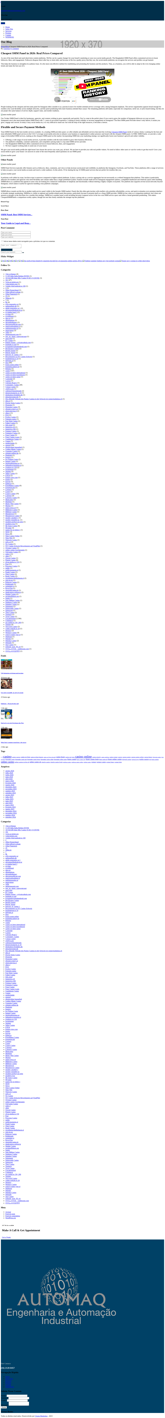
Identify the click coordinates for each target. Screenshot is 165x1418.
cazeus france (148, 757)
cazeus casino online (137, 757)
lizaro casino (71, 759)
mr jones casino (154, 759)
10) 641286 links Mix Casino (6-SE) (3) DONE (22, 278)
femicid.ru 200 (10, 429)
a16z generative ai (11, 304)
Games (7, 441)
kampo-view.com (11, 477)
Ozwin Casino (10, 558)
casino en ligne (25, 757)
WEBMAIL (9, 37)
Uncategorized (10, 618)
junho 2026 (9, 775)
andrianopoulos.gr (11, 328)
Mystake (8, 528)
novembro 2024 (11, 813)
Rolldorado (9, 584)
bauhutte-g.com (10, 344)
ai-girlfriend (9, 316)
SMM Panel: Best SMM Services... (16, 214)
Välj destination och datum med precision (12, 673)
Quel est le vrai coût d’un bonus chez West (12, 723)
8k (6, 302)
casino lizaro (60, 757)
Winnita (8, 639)
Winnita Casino (10, 641)
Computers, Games (12, 385)
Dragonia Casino (11, 407)
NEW (7, 532)
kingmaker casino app (21, 759)
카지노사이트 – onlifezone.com (17, 649)
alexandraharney (11, 322)
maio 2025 (9, 801)
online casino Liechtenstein (15, 550)
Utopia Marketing (41, 1416)
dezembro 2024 (10, 811)
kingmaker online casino (60, 759)
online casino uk (35, 762)
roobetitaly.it (9, 586)
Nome (4, 1396)
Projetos (8, 33)
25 (6, 296)
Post (6, 564)
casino (7, 371)
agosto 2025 (9, 795)
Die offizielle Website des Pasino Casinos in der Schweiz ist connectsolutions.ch (33, 399)
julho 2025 (9, 797)
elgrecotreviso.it (11, 411)
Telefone (4, 1398)
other (7, 556)
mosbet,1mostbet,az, (12, 520)
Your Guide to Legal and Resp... (16, 223)
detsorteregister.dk (11, 397)
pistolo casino (46, 762)
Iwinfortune (9, 469)
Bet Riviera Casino (12, 349)
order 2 (7, 554)
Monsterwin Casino (12, 516)
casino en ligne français (37, 757)
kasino (7, 479)
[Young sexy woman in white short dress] (135, 261)
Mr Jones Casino (11, 526)
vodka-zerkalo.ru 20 (12, 629)
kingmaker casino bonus (33, 759)
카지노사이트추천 (12, 651)
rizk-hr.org (9, 580)
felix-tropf (8, 425)
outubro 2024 (10, 815)
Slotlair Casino (10, 594)
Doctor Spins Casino (12, 403)
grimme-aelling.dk (11, 453)
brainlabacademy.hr (12, 367)
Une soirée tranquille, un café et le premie (12, 692)
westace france (110, 762)
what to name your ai (12, 635)
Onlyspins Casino (11, 552)
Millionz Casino (11, 512)
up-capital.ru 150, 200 (13, 622)
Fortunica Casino (11, 433)
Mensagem (5, 1405)
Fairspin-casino (10, 419)
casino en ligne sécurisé (49, 757)
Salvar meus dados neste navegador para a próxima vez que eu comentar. (29, 241)
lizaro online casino (115, 759)
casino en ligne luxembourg (15, 375)
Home (7, 27)
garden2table (9, 443)
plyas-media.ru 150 (12, 562)
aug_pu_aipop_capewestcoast (15, 336)
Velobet (8, 625)
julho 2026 (9, 773)
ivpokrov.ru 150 (11, 467)
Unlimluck (9, 620)
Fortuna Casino (10, 431)
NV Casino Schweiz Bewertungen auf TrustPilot (22, 546)
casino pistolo (96, 757)
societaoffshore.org (12, 596)
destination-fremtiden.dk (14, 395)
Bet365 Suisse (10, 351)
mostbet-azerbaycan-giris (14, 522)
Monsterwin (9, 514)
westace (93, 762)
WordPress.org (10, 1218)
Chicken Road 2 (11, 383)
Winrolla (8, 643)
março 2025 (9, 805)
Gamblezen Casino (12, 439)
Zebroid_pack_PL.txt (13, 647)
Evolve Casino (10, 417)
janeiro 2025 (9, 809)
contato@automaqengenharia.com (13, 11)
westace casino (101, 762)
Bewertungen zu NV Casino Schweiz (18, 357)
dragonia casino (157, 757)
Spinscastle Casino (12, 608)
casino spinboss (105, 757)
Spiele (7, 598)
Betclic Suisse (10, 353)
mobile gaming (144, 759)
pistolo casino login (57, 762)
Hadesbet (8, 455)
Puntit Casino (10, 572)
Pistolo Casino (10, 560)
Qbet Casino (9, 574)
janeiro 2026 (9, 785)
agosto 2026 (9, 771)
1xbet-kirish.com (11, 284)
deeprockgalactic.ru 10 (13, 393)
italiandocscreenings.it (13, 465)
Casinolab (8, 379)
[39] (10, 261)
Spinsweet (9, 610)
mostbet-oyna (10, 524)
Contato (8, 35)
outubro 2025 (10, 791)
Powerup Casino (11, 566)
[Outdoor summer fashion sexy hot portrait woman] (101, 261)
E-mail (4, 1400)
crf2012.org (9, 389)
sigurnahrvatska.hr (11, 590)
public (7, 568)
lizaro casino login (92, 759)
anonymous (9, 330)
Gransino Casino (11, 451)
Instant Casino (10, 461)
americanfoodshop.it (12, 326)
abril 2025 (9, 803)
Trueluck (8, 614)
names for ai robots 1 (12, 530)
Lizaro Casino (10, 494)
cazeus (120, 757)
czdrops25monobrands (13, 391)
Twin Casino (9, 616)
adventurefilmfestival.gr (13, 310)
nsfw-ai (8, 542)
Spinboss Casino (11, 602)
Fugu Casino (9, 435)
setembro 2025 (10, 793)
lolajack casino (126, 759)
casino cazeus (16, 757)
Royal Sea (9, 588)
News (7, 534)
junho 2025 (9, 799)
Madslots (8, 502)
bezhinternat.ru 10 (11, 359)
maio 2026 (9, 777)
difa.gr (7, 401)
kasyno (7, 481)
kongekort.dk (10, 488)
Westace (8, 631)
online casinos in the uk (22, 762)
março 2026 (9, 781)
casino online (83, 756)
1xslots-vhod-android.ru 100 (15, 286)
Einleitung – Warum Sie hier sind (10, 703)
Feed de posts (10, 1214)
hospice (8, 457)
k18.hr (7, 475)
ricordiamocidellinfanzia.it (14, 578)
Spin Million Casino (12, 600)
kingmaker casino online (47, 759)
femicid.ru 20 (10, 427)
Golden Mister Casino (13, 449)
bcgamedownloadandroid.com (16, 347)
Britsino (8, 369)
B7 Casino (9, 340)
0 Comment (14, 49)
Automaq (6, 49)
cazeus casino (126, 757)
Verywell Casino (11, 627)
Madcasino (9, 500)
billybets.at (9, 361)
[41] (2, 261)
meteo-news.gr (10, 508)
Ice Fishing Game (11, 459)
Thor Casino (9, 612)
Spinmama (9, 606)
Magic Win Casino (12, 504)
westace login (118, 762)
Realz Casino (10, 576)
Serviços (8, 31)
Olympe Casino (10, 548)
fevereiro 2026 (10, 783)
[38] (6, 261)
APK (7, 332)
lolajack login (135, 759)
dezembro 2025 (10, 787)
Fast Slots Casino (11, 421)
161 (6, 280)
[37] (17, 261)
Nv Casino (9, 544)
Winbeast (8, 637)
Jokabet (8, 471)
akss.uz (8, 318)
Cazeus (8, 381)
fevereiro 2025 (10, 807)
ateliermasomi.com (12, 334)
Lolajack (8, 496)
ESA (7, 415)
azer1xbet (8, 338)
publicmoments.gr (11, 570)
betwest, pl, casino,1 (12, 355)
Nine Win (8, 538)
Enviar (4, 1407)
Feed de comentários (12, 1216)
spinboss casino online (77, 762)
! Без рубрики (10, 274)
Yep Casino (9, 645)
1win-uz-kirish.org (12, 282)
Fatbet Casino (10, 423)
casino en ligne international (15, 373)
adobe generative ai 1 (12, 308)
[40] (13, 261)
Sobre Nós (9, 29)
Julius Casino (10, 473)
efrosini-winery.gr (11, 409)
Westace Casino (11, 633)
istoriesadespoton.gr (12, 463)
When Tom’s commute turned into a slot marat (13, 742)
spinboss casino (67, 762)
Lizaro (7, 492)
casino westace (114, 757)
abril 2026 (9, 779)
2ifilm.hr (8, 298)
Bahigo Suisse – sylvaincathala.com (18, 342)
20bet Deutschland (12, 290)
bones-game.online (12, 365)
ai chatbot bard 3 (11, 312)
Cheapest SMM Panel (119, 132)
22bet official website (13, 292)
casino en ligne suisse (13, 377)
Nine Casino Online (12, 536)
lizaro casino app (81, 759)
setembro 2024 (10, 817)
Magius (8, 506)
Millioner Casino (11, 510)
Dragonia (8, 405)
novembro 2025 (11, 789)
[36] (20, 261)
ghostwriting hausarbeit (13, 447)
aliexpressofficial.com (13, 324)
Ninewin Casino (11, 540)
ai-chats (8, 314)
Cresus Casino (10, 387)
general (8, 445)
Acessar (8, 1212)
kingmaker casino (10, 759)
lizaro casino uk (103, 759)
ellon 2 (7, 413)
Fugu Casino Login (12, 437)
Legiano (8, 490)
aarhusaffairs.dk (11, 306)
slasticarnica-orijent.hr (13, 592)
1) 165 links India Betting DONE (17, 276)
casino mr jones (70, 757)
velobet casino (87, 762)
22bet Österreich (11, 294)
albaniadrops (9, 320)
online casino (7, 761)
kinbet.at (8, 483)
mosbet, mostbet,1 (11, 518)
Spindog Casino (11, 604)
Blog (7, 47)
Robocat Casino (11, 582)
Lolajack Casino (11, 498)
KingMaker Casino (12, 486)
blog (7, 363)
